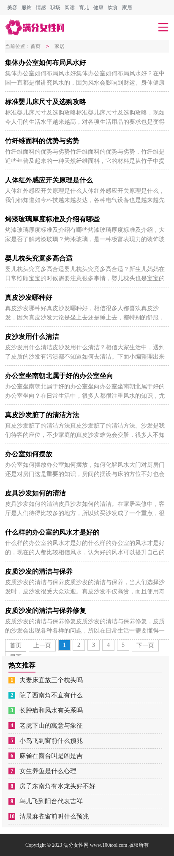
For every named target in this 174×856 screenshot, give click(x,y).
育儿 (84, 8)
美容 (12, 8)
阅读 (70, 8)
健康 (98, 8)
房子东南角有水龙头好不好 (57, 786)
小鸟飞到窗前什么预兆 (51, 740)
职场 (55, 8)
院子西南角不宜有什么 (51, 695)
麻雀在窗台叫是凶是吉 (51, 755)
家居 (127, 8)
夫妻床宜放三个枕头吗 (51, 680)
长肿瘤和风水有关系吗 (51, 710)
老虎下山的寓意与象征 (51, 725)
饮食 (113, 8)
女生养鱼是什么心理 (47, 771)
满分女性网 (76, 845)
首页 (35, 46)
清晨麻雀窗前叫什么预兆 (54, 816)
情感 (41, 8)
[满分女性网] (34, 27)
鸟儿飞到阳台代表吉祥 (51, 801)
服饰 (27, 8)
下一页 (145, 645)
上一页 (42, 645)
